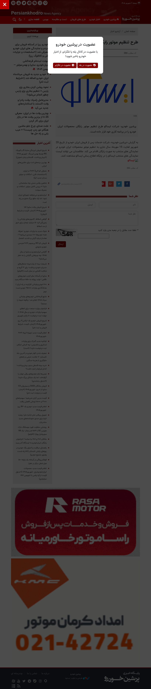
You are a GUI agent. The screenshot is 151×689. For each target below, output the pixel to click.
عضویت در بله (86, 65)
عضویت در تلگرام (63, 65)
